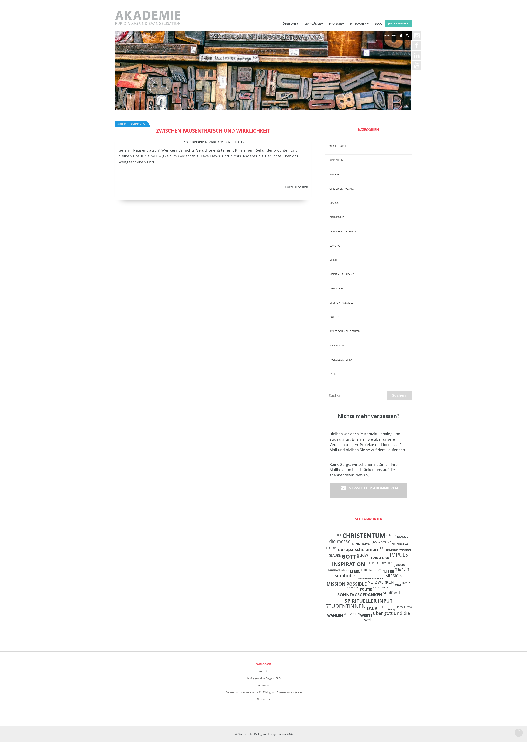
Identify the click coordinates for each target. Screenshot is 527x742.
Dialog (334, 203)
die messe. (340, 541)
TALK (332, 374)
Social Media (381, 587)
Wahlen (335, 615)
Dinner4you (337, 217)
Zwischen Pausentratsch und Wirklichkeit (213, 130)
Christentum (363, 535)
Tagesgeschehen (341, 359)
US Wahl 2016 (404, 607)
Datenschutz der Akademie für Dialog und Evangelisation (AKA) (263, 692)
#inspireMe (337, 160)
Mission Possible (346, 584)
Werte (366, 615)
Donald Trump (382, 542)
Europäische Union (358, 549)
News (397, 584)
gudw (362, 555)
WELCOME (263, 664)
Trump (391, 609)
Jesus (399, 564)
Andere (303, 187)
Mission (393, 576)
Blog (378, 24)
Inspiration (348, 563)
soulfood (391, 592)
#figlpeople (337, 146)
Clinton (391, 534)
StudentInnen (345, 606)
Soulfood (336, 345)
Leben (355, 571)
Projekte (335, 24)
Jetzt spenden (398, 23)
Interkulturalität (380, 563)
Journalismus (338, 570)
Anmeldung (390, 35)
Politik (334, 317)
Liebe (389, 571)
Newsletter (263, 699)
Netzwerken (380, 582)
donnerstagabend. (342, 231)
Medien (334, 260)
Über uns (289, 24)
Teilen (383, 607)
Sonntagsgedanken (359, 595)
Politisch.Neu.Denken (344, 331)
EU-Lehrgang (400, 544)
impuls (399, 554)
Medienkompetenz (371, 578)
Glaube (335, 555)
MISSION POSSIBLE (341, 302)
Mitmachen (358, 24)
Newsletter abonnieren (373, 488)
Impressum (263, 685)
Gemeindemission (398, 550)
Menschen (336, 288)
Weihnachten (352, 614)
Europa (334, 245)
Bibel (338, 535)
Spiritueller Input (368, 601)
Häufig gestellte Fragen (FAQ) (263, 678)
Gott (348, 556)
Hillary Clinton (379, 557)
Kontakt (263, 671)
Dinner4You (362, 544)
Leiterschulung (372, 570)
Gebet (382, 548)
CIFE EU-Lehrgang (341, 188)
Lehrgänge (313, 24)
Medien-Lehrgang (342, 274)
